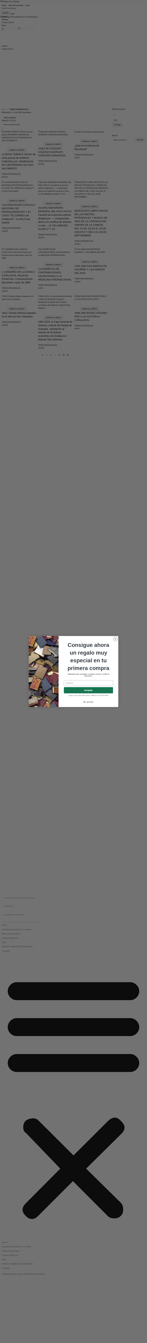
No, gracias (88, 702)
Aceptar (88, 690)
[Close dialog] (115, 639)
